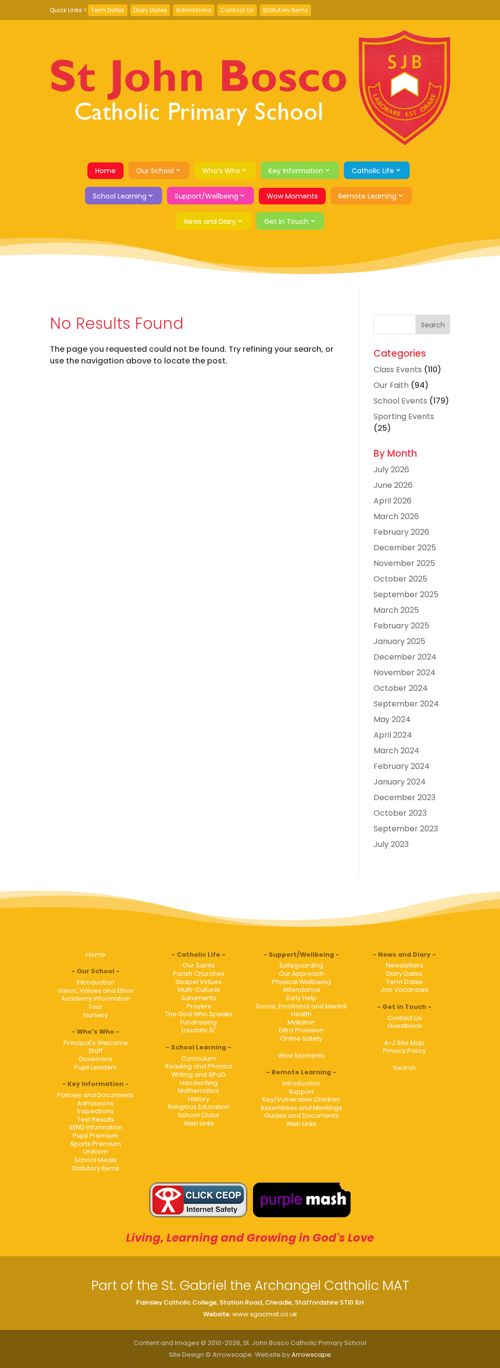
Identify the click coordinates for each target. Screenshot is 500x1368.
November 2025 (404, 563)
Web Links (199, 1123)
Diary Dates (150, 10)
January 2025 (399, 641)
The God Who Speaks (198, 1014)
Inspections (95, 1111)
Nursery (95, 1015)
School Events (400, 400)
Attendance (301, 990)
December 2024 (405, 657)
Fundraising (198, 1022)
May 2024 (392, 719)
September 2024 (406, 703)
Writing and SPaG (198, 1074)
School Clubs (198, 1115)
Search (404, 1068)
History (198, 1099)
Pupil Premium (95, 1135)
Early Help (301, 998)
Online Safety (301, 1038)
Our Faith (391, 385)
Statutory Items (285, 10)
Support (301, 1091)
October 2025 (400, 578)
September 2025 (406, 594)
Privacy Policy (404, 1050)
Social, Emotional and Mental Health (301, 1010)
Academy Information (95, 998)
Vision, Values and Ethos (96, 990)
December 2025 (405, 547)
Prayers (199, 1006)
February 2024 (402, 766)
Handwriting (199, 1083)
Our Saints (199, 965)
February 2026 (401, 532)
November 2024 (405, 672)
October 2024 (401, 688)
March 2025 (396, 610)
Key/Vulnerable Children (301, 1099)
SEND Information (96, 1127)
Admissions (193, 10)
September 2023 (406, 828)
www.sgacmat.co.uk (264, 1314)
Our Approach (301, 973)
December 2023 (405, 797)
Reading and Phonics (198, 1066)
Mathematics (198, 1090)
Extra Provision (301, 1030)
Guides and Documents (301, 1115)
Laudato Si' (199, 1030)
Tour (95, 1007)
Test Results (95, 1119)
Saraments (198, 998)
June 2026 (393, 485)
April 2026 (393, 500)
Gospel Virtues (198, 982)
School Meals (95, 1160)
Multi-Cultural (199, 990)
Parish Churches (199, 973)
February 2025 (401, 625)
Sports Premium (95, 1144)
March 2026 (396, 516)
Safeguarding (301, 965)
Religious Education (198, 1107)
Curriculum (198, 1058)
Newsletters (404, 965)
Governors (95, 1059)
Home (105, 171)
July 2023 (391, 844)
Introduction (96, 982)
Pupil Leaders (95, 1067)
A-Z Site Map (404, 1043)
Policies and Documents (95, 1095)
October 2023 (400, 813)
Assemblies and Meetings (301, 1108)
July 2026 (391, 469)
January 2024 (400, 781)
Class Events (398, 369)
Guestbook (404, 1026)
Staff (95, 1050)
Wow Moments (292, 196)
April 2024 (393, 735)
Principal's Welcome (95, 1043)
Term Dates (108, 10)
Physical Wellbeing (301, 982)
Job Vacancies (404, 990)
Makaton (301, 1022)
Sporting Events (404, 416)
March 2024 (396, 750)
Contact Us (237, 10)
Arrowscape (311, 1354)
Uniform (95, 1151)
